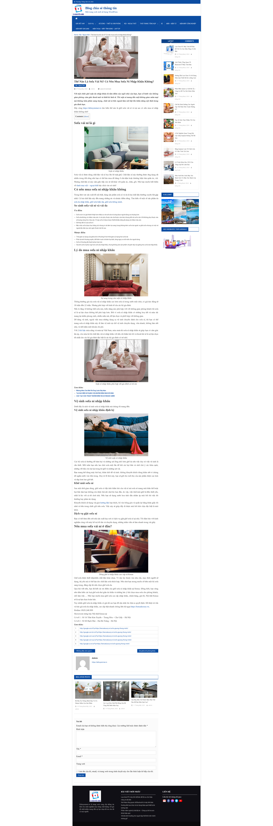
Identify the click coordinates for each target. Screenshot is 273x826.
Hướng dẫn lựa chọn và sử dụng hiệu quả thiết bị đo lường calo (185, 77)
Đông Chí (177, 57)
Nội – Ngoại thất (130, 23)
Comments (189, 41)
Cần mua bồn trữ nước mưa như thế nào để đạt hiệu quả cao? (143, 701)
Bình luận (80, 729)
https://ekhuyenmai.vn (92, 108)
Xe (162, 23)
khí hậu (82, 330)
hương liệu (104, 503)
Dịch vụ (91, 23)
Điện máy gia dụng (82, 29)
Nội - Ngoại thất (84, 35)
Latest (171, 41)
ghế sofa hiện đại (97, 202)
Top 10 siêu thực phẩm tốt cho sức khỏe (185, 121)
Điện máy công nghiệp (188, 23)
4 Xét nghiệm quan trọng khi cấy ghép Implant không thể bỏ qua (185, 136)
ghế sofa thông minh (113, 202)
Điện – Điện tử (171, 23)
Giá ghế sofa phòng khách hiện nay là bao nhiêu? (148, 651)
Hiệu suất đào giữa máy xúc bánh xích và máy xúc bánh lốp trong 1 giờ (185, 178)
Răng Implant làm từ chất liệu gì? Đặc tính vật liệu (185, 150)
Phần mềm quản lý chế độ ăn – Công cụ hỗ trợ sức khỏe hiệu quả (185, 91)
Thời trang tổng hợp (148, 23)
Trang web (80, 764)
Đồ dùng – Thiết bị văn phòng (110, 23)
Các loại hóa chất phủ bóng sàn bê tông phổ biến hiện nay (114, 704)
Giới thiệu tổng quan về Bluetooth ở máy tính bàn (183, 63)
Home (76, 35)
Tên (78, 749)
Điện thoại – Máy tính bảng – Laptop (106, 29)
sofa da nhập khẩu (81, 202)
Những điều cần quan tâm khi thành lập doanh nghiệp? (86, 651)
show (86, 116)
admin (93, 89)
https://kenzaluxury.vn (140, 606)
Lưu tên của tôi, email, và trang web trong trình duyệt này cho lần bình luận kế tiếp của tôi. (116, 771)
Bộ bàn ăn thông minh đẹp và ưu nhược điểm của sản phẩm (86, 702)
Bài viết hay (80, 23)
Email (79, 756)
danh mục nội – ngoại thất (87, 185)
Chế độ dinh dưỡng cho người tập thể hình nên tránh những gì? (185, 107)
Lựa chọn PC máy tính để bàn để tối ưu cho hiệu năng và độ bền (185, 49)
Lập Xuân (177, 170)
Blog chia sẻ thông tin (101, 8)
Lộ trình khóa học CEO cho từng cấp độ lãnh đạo (184, 163)
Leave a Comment (105, 89)
